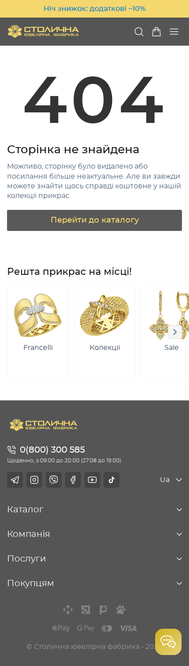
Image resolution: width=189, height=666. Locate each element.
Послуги (26, 558)
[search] (139, 32)
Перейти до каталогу (95, 220)
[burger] (174, 32)
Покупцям (30, 583)
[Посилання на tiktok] (112, 480)
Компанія (28, 534)
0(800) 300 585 (52, 450)
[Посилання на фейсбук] (73, 480)
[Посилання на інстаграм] (34, 480)
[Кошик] (156, 31)
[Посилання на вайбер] (54, 480)
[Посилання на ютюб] (92, 480)
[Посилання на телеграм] (15, 480)
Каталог (25, 509)
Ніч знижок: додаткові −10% (94, 8)
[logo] (43, 31)
